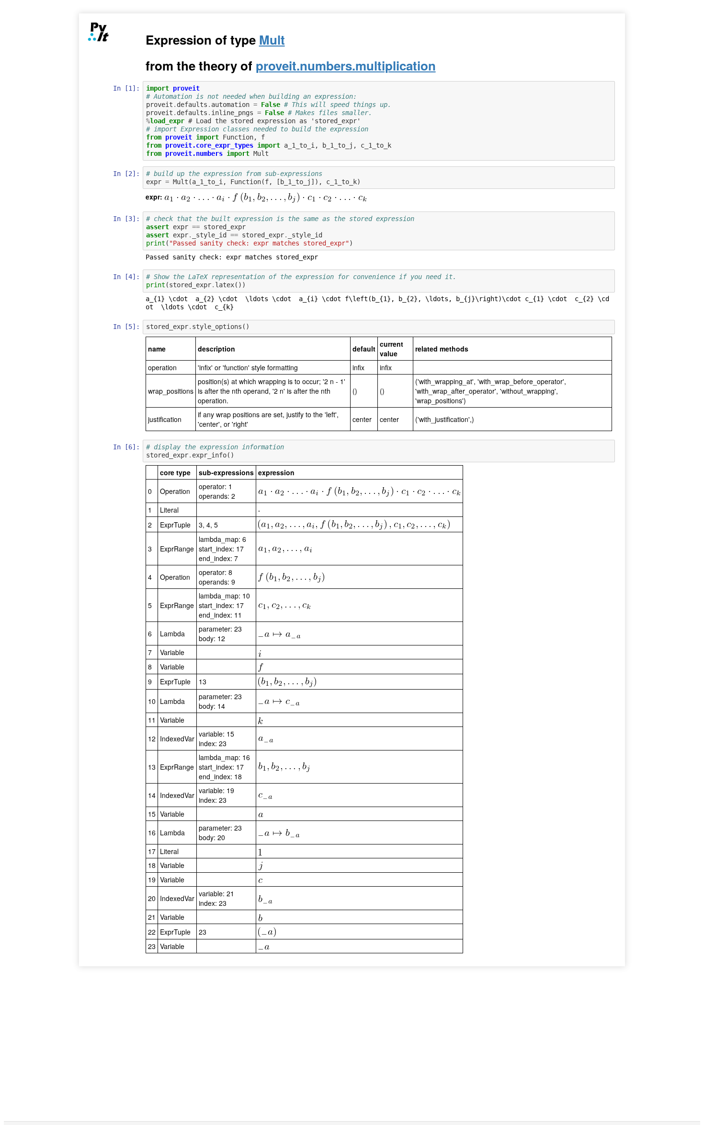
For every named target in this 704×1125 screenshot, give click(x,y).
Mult (272, 39)
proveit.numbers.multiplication (346, 65)
